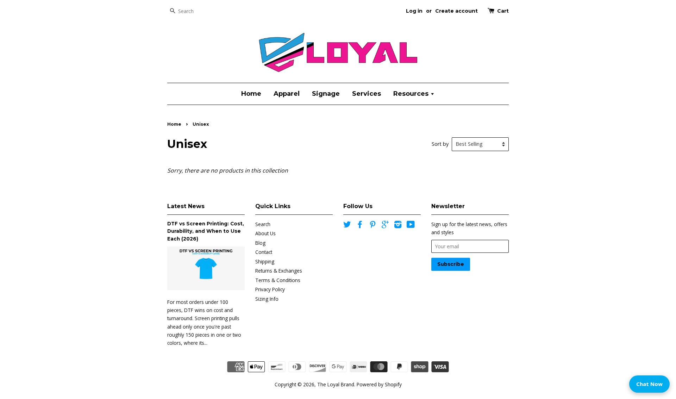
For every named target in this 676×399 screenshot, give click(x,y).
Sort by (440, 144)
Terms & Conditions (277, 280)
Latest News (186, 206)
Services (366, 94)
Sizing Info (266, 298)
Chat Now (649, 383)
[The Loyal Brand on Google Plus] (385, 225)
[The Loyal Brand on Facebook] (360, 225)
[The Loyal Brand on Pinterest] (372, 225)
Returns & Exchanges (278, 270)
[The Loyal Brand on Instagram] (398, 225)
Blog (260, 242)
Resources (411, 94)
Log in (414, 11)
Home (251, 94)
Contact (263, 252)
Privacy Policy (270, 289)
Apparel (287, 94)
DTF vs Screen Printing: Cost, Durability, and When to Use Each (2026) (205, 231)
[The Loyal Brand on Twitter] (347, 225)
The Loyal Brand (335, 384)
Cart (503, 11)
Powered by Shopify (379, 384)
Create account (456, 11)
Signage (326, 94)
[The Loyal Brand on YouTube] (411, 225)
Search (262, 224)
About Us (265, 233)
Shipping (264, 261)
